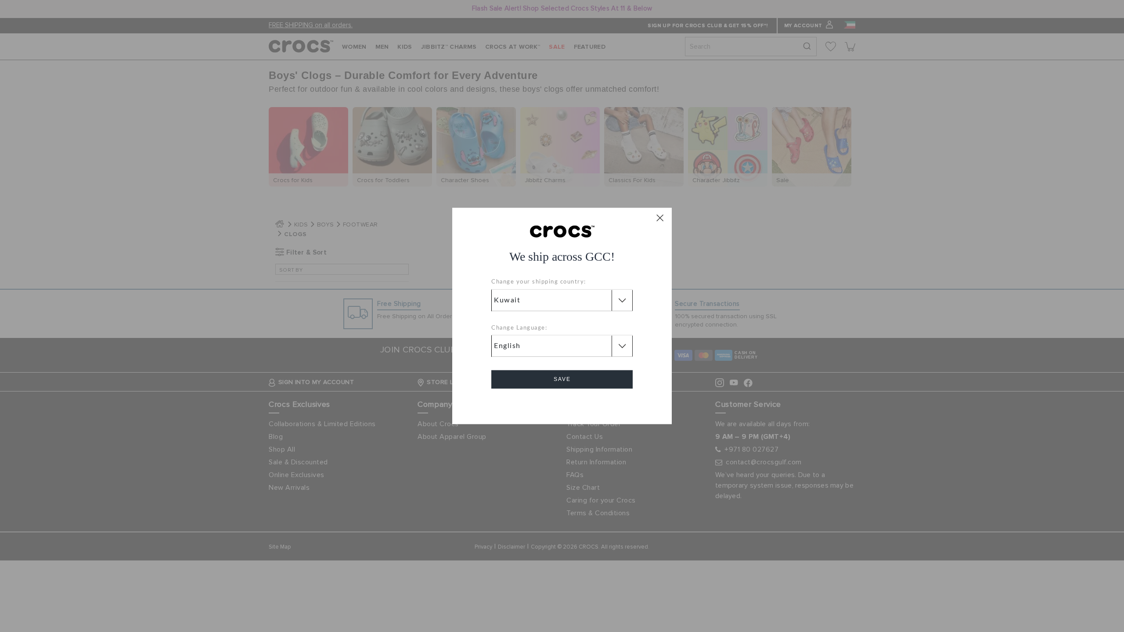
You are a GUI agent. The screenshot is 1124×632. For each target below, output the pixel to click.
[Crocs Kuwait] (562, 230)
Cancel (562, 404)
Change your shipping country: (538, 282)
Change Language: (519, 328)
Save (562, 380)
